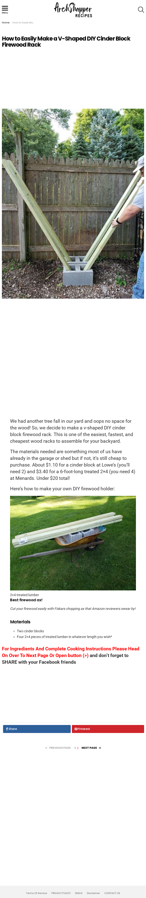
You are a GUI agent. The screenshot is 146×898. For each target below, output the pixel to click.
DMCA (79, 893)
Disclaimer (93, 893)
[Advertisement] (73, 78)
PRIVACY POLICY (61, 893)
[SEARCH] (141, 9)
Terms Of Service (36, 893)
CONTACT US (112, 893)
